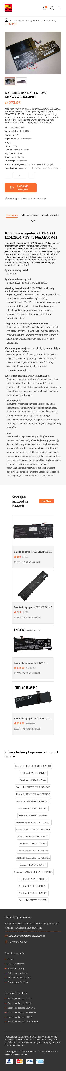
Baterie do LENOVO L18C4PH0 (33, 886)
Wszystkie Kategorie (25, 20)
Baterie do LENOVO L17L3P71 (33, 900)
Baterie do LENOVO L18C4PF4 (33, 879)
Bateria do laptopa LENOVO (21, 1008)
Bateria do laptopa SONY (20, 1017)
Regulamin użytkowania (19, 977)
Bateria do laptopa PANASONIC (23, 1021)
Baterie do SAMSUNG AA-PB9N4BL (33, 858)
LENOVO (47, 20)
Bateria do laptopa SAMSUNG (22, 1012)
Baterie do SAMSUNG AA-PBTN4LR (33, 829)
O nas (10, 959)
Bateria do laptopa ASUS (20, 1003)
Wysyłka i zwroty (16, 968)
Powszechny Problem (18, 982)
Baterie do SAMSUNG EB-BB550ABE (33, 801)
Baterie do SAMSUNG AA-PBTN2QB (33, 794)
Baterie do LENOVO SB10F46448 (33, 851)
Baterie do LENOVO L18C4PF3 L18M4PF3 (33, 872)
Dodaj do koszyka (22, 188)
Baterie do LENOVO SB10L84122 (33, 837)
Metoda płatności (16, 964)
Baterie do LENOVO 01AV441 (33, 780)
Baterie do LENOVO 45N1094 (33, 844)
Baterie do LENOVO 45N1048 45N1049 (33, 766)
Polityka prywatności (18, 973)
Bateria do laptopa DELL (20, 998)
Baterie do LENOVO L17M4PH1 (33, 815)
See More (46, 501)
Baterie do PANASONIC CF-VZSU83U (33, 822)
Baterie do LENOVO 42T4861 (33, 773)
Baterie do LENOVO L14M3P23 (33, 808)
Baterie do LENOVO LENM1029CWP (33, 787)
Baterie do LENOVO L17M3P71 (33, 893)
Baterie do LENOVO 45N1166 (33, 865)
